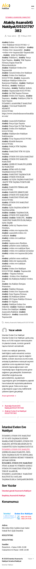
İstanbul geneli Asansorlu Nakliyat (16, 491)
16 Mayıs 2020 (26, 36)
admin (14, 36)
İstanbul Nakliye (7, 565)
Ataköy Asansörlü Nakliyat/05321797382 (19, 322)
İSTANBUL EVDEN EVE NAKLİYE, (16, 449)
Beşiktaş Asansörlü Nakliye (13, 496)
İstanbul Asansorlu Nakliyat (18, 17)
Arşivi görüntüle (9, 396)
